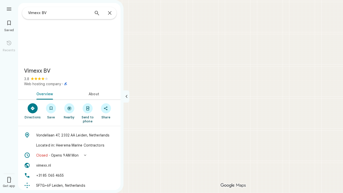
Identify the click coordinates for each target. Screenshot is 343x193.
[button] (69, 155)
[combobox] (59, 13)
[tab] (43, 93)
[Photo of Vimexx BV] (69, 33)
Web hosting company (42, 84)
